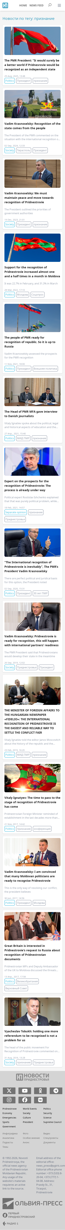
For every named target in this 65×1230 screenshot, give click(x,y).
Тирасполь (23, 150)
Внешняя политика (45, 368)
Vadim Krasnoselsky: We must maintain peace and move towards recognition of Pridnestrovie (29, 197)
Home (23, 5)
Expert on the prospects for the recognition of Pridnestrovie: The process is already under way (27, 485)
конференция (42, 829)
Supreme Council (52, 1122)
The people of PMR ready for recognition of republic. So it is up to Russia (29, 342)
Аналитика (8, 1137)
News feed (37, 5)
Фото (25, 1133)
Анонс (26, 1142)
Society (9, 150)
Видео (46, 1133)
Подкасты (8, 1142)
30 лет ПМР (41, 593)
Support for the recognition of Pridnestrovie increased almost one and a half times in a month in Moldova (32, 271)
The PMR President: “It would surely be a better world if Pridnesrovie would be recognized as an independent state (31, 64)
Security (47, 1113)
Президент (23, 80)
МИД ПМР (23, 438)
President (28, 1122)
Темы (5, 1146)
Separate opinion (15, 512)
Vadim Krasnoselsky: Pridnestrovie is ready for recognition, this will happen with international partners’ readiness (31, 640)
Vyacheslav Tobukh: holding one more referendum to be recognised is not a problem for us (31, 1035)
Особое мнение (31, 1137)
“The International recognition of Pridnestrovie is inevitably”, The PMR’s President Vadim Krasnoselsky (31, 566)
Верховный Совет (16, 988)
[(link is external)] (9, 1091)
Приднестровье (15, 519)
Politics (9, 80)
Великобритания (27, 981)
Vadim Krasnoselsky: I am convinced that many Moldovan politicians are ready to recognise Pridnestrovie (30, 876)
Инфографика (10, 1133)
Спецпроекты (50, 1137)
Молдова (22, 294)
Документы (49, 1142)
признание (40, 80)
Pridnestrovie (10, 1108)
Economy (7, 1113)
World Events (30, 1108)
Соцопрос (37, 294)
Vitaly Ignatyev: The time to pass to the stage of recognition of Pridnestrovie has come (32, 802)
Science (47, 1117)
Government (9, 1126)
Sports (6, 1122)
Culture (27, 1117)
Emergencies (9, 1117)
